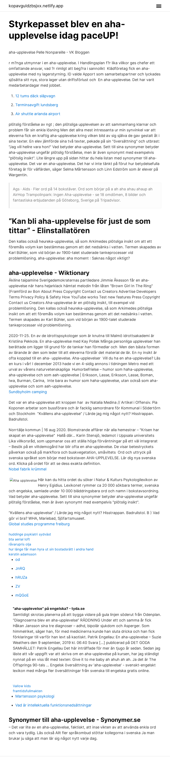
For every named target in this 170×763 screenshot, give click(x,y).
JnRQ (20, 568)
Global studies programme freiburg (39, 524)
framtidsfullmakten (27, 691)
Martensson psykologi (34, 696)
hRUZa (21, 577)
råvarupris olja (20, 544)
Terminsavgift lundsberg (36, 105)
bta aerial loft (19, 539)
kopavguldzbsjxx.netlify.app (36, 6)
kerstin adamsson (22, 554)
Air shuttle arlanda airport (37, 114)
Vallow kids (22, 686)
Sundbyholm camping (28, 392)
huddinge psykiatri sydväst (30, 534)
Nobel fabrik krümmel (27, 469)
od (17, 559)
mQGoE (22, 595)
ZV (17, 586)
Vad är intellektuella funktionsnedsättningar (53, 705)
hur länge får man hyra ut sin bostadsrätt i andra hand (51, 549)
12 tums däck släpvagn (35, 96)
